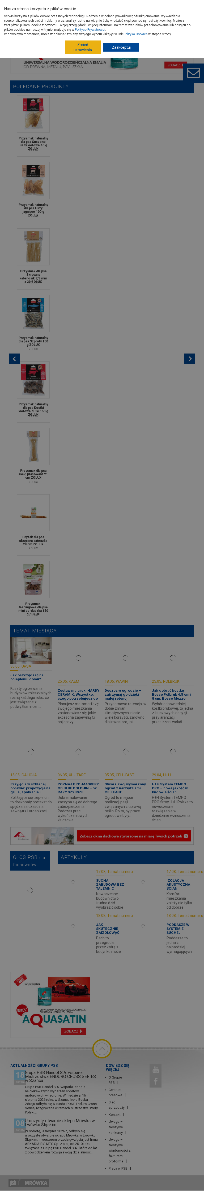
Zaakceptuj (121, 47)
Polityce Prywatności (90, 29)
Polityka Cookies (135, 34)
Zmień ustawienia (83, 47)
